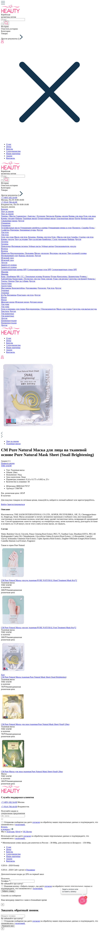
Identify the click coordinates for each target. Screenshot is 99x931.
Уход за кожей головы (77, 253)
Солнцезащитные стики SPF (64, 269)
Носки (4, 297)
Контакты (10, 158)
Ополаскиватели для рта (65, 246)
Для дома (5, 304)
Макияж (4, 272)
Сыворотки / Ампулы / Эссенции (30, 216)
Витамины (11, 295)
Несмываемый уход (9, 255)
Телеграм (10, 832)
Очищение (5, 223)
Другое (21, 221)
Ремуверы (14, 230)
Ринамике (30, 870)
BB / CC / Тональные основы (29, 276)
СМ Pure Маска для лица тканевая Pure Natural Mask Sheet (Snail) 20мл (32, 771)
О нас (8, 144)
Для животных (7, 314)
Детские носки (36, 302)
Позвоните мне (8, 926)
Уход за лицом (7, 211)
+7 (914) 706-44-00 (9, 202)
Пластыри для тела (25, 295)
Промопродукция (8, 320)
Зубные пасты (34, 246)
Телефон (5, 881)
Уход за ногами (35, 239)
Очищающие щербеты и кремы (34, 228)
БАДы (4, 295)
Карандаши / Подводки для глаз (26, 279)
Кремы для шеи (8, 218)
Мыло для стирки (64, 309)
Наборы (18, 218)
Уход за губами (21, 281)
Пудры (54, 276)
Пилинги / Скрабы (80, 228)
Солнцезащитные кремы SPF (14, 269)
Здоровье (5, 290)
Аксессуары (6, 283)
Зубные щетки (47, 246)
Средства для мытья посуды (84, 309)
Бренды (9, 149)
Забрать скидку (8, 891)
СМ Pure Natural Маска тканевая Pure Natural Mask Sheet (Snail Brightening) (33, 677)
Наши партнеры (13, 153)
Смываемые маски (9, 221)
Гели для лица (89, 216)
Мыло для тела (20, 237)
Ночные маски (87, 218)
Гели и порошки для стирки (13, 309)
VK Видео (27, 832)
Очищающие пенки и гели (60, 228)
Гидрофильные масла (10, 228)
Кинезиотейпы (18, 288)
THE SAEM (6, 466)
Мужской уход (7, 258)
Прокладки (6, 246)
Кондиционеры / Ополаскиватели (41, 309)
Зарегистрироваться (16, 504)
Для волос (41, 288)
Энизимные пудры (27, 230)
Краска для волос (26, 255)
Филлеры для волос (58, 253)
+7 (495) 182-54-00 (9, 197)
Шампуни (5, 253)
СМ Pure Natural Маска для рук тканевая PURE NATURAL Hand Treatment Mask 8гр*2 (39, 580)
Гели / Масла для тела (60, 237)
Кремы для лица (76, 216)
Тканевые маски (30, 218)
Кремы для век (61, 216)
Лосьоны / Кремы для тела (39, 237)
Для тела (5, 232)
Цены (8, 146)
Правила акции (8, 463)
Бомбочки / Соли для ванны (54, 239)
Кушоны (46, 276)
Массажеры (6, 288)
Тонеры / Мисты (8, 216)
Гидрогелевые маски (47, 218)
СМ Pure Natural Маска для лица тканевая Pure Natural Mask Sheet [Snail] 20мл (35, 724)
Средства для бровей (78, 279)
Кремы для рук (7, 239)
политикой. (20, 824)
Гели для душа (7, 237)
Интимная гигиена (19, 246)
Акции (9, 156)
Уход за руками (21, 239)
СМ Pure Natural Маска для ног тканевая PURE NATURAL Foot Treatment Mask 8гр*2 (38, 627)
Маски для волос (41, 253)
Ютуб (17, 832)
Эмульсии (50, 216)
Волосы (4, 249)
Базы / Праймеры (8, 276)
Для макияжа (31, 288)
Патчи (77, 218)
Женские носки (8, 302)
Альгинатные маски (65, 218)
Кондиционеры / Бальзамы (22, 253)
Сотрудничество (13, 151)
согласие (36, 822)
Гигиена (4, 242)
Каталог (4, 209)
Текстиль (5, 311)
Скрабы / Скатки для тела (82, 237)
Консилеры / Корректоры (68, 276)
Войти (4, 504)
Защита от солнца (9, 265)
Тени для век (46, 279)
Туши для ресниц (60, 279)
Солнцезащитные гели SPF (39, 269)
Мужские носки (22, 302)
